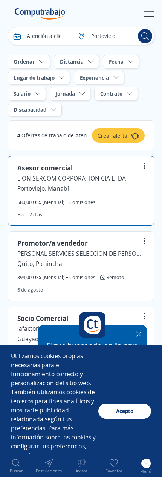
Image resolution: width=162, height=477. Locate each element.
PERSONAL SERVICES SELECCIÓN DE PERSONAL (81, 253)
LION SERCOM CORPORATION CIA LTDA (71, 178)
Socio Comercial (42, 318)
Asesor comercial (45, 167)
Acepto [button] (124, 411)
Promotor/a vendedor (52, 243)
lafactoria (30, 328)
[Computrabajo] (40, 14)
